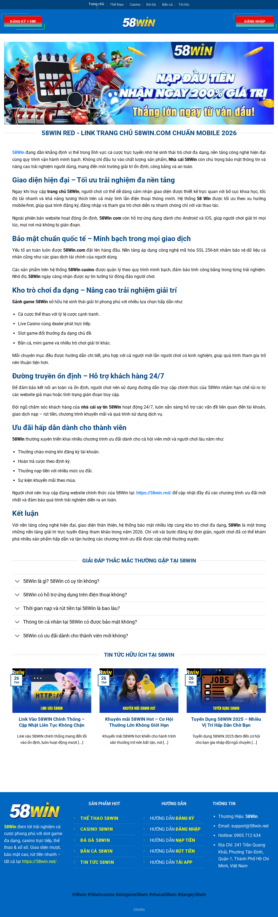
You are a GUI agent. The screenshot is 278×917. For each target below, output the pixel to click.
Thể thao (117, 4)
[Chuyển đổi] (17, 581)
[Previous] (11, 713)
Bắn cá (167, 4)
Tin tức (184, 4)
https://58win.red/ (39, 861)
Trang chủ (96, 4)
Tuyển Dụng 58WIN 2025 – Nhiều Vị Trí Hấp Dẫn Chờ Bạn (226, 722)
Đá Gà (151, 4)
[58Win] (139, 21)
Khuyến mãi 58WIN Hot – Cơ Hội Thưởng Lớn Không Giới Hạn (139, 722)
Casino (135, 4)
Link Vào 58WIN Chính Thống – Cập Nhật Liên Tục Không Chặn (52, 722)
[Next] (267, 713)
